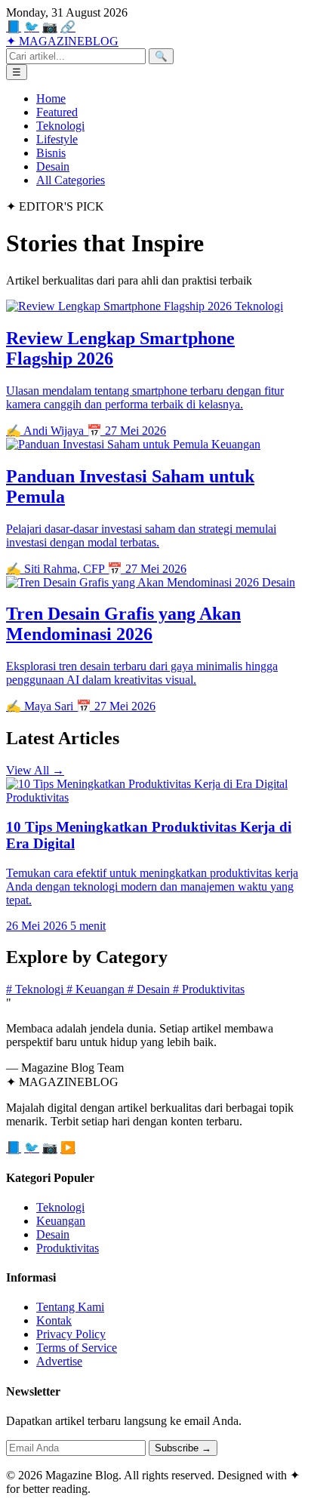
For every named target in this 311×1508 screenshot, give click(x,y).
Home (51, 98)
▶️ (67, 1147)
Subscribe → (183, 1448)
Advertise (59, 1361)
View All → (35, 770)
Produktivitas (209, 989)
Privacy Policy (71, 1334)
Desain (52, 166)
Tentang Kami (70, 1306)
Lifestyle (57, 139)
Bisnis (51, 152)
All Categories (70, 180)
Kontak (54, 1320)
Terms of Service (76, 1347)
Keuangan (97, 989)
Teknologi (60, 125)
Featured (57, 112)
